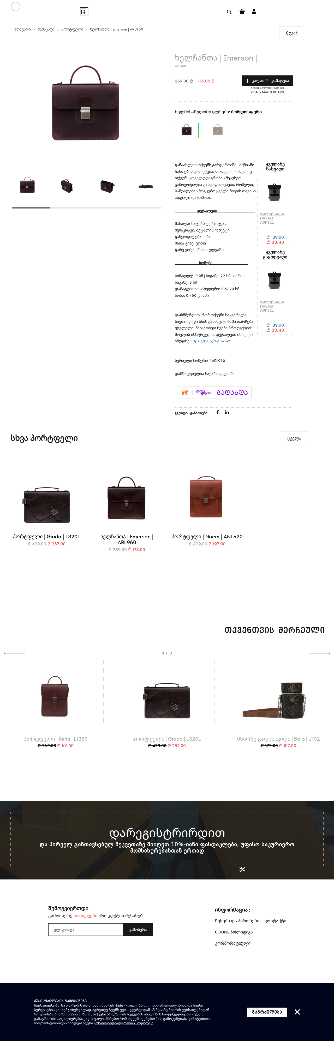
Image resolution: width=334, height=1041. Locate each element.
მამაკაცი (46, 29)
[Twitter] (227, 412)
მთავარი (22, 29)
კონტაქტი (275, 921)
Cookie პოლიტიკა (234, 932)
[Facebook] (218, 412)
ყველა (294, 438)
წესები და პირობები (237, 921)
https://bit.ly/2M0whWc (210, 340)
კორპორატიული (232, 943)
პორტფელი (72, 29)
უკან (293, 33)
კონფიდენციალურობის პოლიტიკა (123, 1023)
